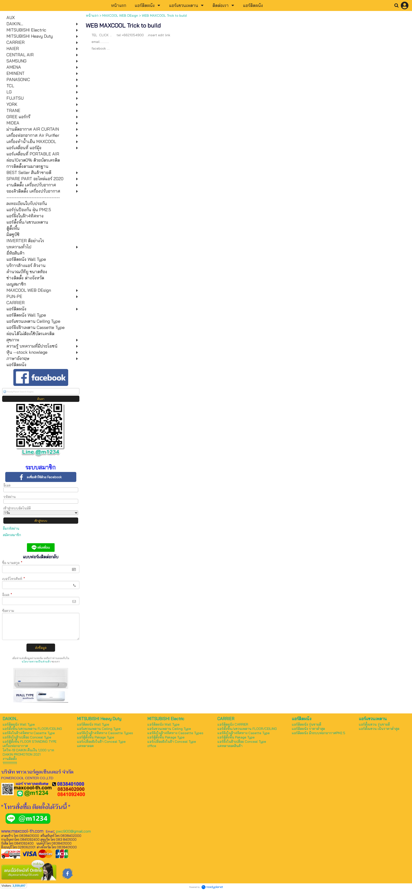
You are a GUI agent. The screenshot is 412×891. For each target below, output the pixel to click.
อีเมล (6, 485)
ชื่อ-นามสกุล (12, 563)
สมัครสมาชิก (12, 535)
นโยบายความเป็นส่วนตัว (36, 661)
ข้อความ (8, 611)
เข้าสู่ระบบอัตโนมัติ (17, 508)
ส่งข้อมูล (40, 647)
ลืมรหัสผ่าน (11, 528)
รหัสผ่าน (9, 497)
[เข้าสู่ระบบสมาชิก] (404, 5)
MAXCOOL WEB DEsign (120, 15)
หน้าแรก (92, 15)
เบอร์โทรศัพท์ (13, 579)
